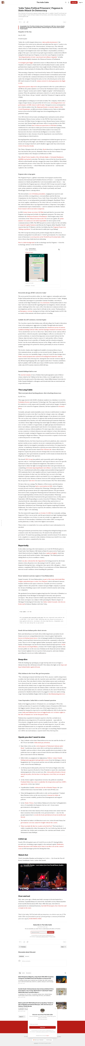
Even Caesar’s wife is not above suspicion (31, 209)
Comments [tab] (21, 956)
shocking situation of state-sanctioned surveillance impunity (38, 57)
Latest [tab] (23, 973)
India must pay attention (42, 742)
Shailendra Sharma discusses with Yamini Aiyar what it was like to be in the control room (41, 846)
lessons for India (53, 795)
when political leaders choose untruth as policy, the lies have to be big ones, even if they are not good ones (43, 774)
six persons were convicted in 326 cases (32, 617)
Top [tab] (20, 973)
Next (62, 946)
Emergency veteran (26, 311)
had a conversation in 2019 (43, 486)
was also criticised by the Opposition (33, 561)
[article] (42, 980)
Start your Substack (39, 1039)
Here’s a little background (26, 242)
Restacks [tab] (27, 956)
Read (44, 149)
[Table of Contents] (1, 523)
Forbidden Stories (24, 402)
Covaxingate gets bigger (25, 62)
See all (21, 1016)
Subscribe (74, 2)
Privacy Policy (52, 1031)
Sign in (81, 2)
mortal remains (26, 375)
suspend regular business (28, 225)
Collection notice (57, 1036)
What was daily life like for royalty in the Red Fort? (37, 826)
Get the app (49, 1039)
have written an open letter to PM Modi (44, 125)
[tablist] (24, 956)
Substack (36, 1043)
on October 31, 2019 (44, 513)
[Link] (16, 390)
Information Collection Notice (42, 1031)
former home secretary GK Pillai (33, 212)
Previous (23, 946)
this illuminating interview (57, 694)
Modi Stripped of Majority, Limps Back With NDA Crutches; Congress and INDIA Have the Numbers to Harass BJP (36, 977)
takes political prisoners (50, 42)
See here (32, 480)
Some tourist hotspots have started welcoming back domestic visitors (40, 356)
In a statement (45, 302)
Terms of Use (48, 1030)
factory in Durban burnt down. (27, 638)
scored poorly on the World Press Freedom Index (45, 237)
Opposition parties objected (27, 86)
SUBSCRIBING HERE (35, 918)
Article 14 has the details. (26, 146)
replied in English (51, 553)
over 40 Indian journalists (37, 194)
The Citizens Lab (46, 449)
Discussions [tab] (28, 973)
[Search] (65, 2)
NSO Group (29, 459)
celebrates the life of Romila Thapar (45, 787)
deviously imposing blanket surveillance (38, 468)
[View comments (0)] (24, 22)
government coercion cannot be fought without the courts (39, 822)
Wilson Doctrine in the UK (38, 218)
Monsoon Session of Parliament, (37, 216)
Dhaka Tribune (29, 803)
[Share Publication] (68, 2)
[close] (55, 1009)
